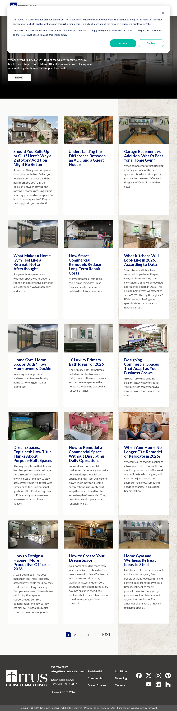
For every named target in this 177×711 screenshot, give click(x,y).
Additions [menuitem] (121, 671)
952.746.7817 (59, 667)
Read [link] (19, 77)
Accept (123, 43)
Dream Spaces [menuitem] (97, 685)
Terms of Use (108, 707)
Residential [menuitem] (95, 671)
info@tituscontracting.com (68, 671)
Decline (151, 43)
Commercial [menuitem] (95, 678)
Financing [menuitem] (121, 678)
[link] (27, 677)
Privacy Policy (91, 707)
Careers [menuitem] (120, 685)
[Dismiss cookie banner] (163, 13)
